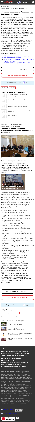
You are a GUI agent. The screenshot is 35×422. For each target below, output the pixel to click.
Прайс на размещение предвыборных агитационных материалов (14, 363)
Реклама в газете (7, 353)
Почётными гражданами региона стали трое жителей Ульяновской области (19, 328)
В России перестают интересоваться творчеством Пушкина (17, 95)
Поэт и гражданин (12, 115)
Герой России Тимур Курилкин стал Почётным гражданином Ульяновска (20, 334)
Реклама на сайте (7, 360)
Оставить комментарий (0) (17, 75)
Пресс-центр (23, 351)
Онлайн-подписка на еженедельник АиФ (16, 356)
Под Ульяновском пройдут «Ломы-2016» (17, 63)
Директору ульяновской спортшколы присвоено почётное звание (17, 323)
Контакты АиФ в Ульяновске (11, 358)
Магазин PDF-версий (21, 353)
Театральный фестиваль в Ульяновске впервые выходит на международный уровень (20, 105)
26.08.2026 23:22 (5, 124)
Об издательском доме (9, 351)
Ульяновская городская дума (9, 158)
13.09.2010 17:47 (5, 6)
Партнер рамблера (24, 414)
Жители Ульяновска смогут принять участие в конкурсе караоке (15, 56)
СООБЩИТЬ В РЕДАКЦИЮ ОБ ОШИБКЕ (13, 366)
